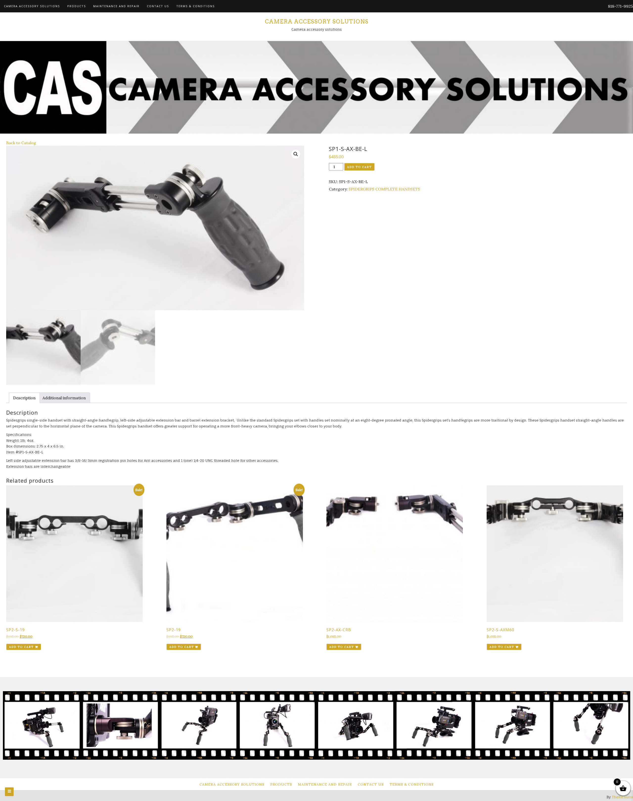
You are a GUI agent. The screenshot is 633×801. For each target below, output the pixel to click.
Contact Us (158, 6)
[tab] (24, 398)
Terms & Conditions (195, 6)
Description (24, 397)
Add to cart (359, 167)
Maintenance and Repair (116, 6)
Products (76, 6)
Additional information (64, 397)
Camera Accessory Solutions (32, 6)
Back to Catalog (21, 142)
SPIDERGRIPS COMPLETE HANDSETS (384, 189)
